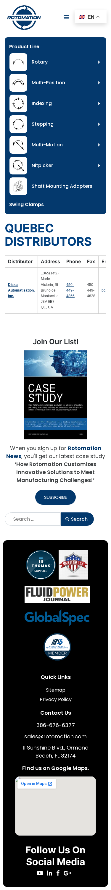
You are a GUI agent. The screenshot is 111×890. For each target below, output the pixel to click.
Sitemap (55, 690)
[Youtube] (42, 873)
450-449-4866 (70, 290)
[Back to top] (90, 869)
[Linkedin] (51, 873)
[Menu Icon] (66, 17)
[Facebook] (60, 873)
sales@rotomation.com (55, 736)
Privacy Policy (56, 699)
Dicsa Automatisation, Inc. (21, 290)
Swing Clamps (26, 204)
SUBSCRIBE (55, 497)
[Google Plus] (69, 873)
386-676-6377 (55, 725)
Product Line (24, 46)
